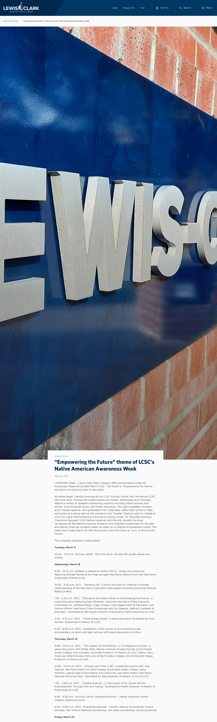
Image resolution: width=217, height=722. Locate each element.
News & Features (10, 21)
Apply (115, 8)
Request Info (129, 8)
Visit (143, 8)
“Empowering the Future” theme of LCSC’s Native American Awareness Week (56, 21)
